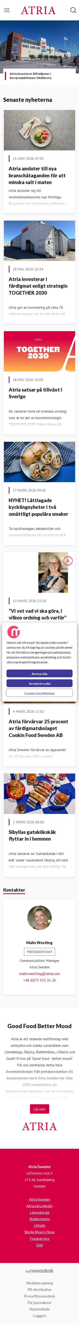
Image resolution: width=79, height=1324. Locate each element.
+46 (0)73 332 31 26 (39, 980)
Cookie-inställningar (39, 693)
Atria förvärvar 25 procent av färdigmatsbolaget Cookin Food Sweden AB (38, 728)
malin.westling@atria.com (39, 973)
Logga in (39, 1315)
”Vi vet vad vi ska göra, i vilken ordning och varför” (37, 614)
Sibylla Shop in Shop (39, 1232)
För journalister (39, 1302)
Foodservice (39, 1238)
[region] (39, 662)
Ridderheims (40, 1219)
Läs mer (39, 1109)
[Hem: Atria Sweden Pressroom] (38, 10)
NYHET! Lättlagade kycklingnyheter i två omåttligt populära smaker (38, 507)
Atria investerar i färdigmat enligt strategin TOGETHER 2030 (38, 286)
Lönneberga (39, 1212)
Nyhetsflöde (40, 1309)
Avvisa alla (39, 673)
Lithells (39, 1225)
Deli (39, 1245)
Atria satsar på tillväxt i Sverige (35, 393)
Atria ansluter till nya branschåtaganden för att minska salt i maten (37, 175)
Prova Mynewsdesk (39, 1296)
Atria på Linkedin (39, 1206)
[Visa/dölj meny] (6, 10)
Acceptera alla (39, 683)
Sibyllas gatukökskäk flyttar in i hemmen (32, 835)
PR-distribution (39, 1289)
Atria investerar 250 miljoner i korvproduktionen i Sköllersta (30, 76)
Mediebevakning (39, 1283)
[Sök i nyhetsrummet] (73, 10)
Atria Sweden (39, 1199)
